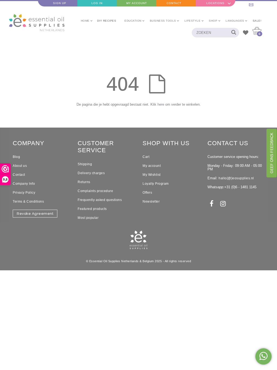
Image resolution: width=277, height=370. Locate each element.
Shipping (85, 164)
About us (20, 166)
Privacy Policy (24, 192)
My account (152, 166)
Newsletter (151, 201)
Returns (84, 182)
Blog (16, 157)
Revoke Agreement (35, 214)
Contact (174, 3)
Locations (215, 3)
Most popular (88, 218)
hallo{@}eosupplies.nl (236, 178)
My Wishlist (152, 175)
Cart (146, 157)
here (160, 104)
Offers (147, 192)
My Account (136, 3)
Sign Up (59, 3)
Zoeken (232, 32)
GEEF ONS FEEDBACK (271, 153)
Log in (97, 3)
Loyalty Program (156, 184)
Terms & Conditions (28, 201)
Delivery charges (91, 173)
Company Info (24, 184)
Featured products (92, 209)
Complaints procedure (95, 191)
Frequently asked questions (100, 200)
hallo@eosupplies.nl (257, 3)
